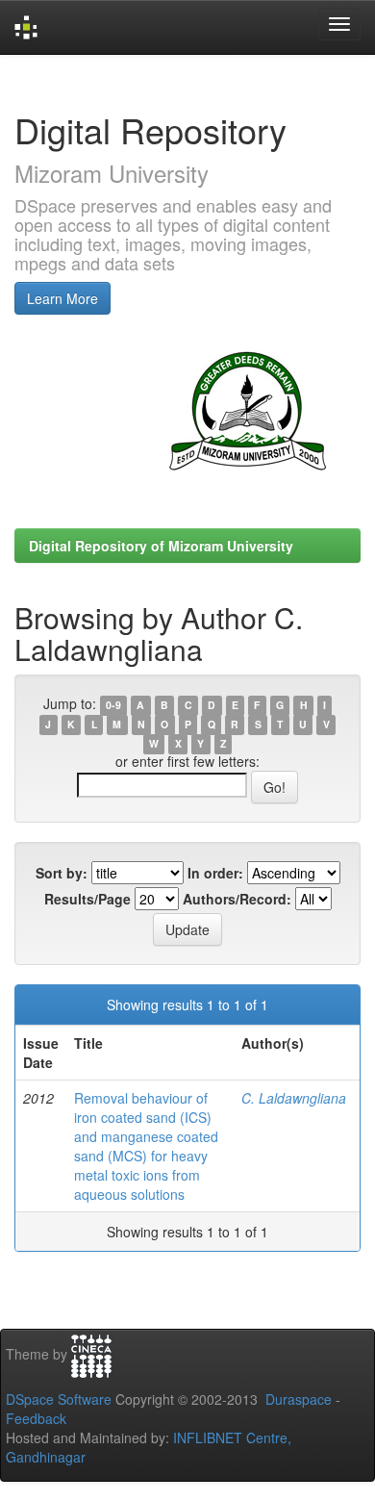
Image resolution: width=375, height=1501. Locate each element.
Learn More (62, 298)
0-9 (113, 705)
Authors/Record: (237, 898)
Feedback (36, 1418)
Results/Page (87, 898)
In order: (215, 872)
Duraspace (298, 1399)
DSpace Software (59, 1399)
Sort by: (62, 872)
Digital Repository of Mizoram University (161, 545)
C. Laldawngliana (293, 1097)
